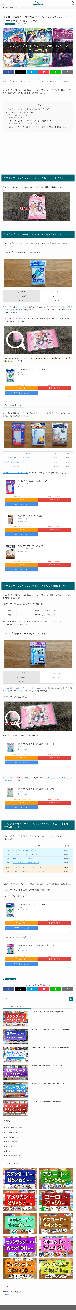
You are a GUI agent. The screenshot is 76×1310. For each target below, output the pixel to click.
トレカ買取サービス (13, 1155)
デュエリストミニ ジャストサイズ (14, 462)
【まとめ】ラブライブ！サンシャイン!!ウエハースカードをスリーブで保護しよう (37, 127)
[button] (8, 72)
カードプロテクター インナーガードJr (31, 369)
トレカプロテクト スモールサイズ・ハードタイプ (20, 688)
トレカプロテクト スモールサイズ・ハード (24, 123)
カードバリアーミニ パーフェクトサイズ (16, 458)
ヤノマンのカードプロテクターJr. (15, 473)
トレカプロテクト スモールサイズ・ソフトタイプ (28, 871)
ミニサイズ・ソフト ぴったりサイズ (30, 546)
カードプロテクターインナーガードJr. (22, 115)
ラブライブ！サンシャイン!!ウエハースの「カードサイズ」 (29, 109)
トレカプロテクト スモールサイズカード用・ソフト (36, 789)
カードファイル (11, 1146)
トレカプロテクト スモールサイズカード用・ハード (36, 744)
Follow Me (6, 1294)
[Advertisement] (38, 152)
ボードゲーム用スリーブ (14, 1127)
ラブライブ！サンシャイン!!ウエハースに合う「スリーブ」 (29, 112)
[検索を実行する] (71, 999)
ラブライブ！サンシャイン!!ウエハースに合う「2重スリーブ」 (30, 121)
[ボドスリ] (38, 3)
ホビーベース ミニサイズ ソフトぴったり (17, 466)
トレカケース (10, 1151)
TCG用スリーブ (11, 1132)
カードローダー (11, 1141)
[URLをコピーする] (67, 72)
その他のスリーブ (9, 24)
